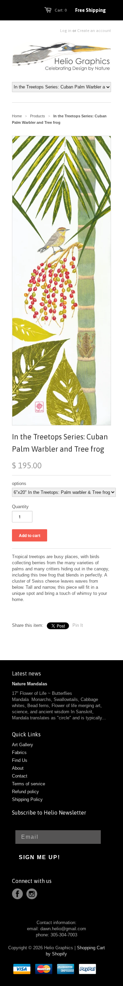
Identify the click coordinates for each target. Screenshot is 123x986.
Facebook (17, 893)
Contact (19, 776)
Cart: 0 (61, 10)
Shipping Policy (27, 799)
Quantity (20, 506)
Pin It (77, 625)
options (19, 483)
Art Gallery (22, 744)
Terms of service (28, 783)
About (18, 768)
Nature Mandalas (29, 683)
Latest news (26, 673)
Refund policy (25, 791)
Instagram (31, 893)
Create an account (94, 30)
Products (37, 116)
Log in (65, 30)
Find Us (19, 760)
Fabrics (19, 752)
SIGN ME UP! (39, 857)
